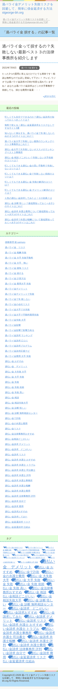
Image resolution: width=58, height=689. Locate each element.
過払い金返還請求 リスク (17, 522)
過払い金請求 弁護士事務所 (19, 480)
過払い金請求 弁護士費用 (17, 491)
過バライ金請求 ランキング (19, 335)
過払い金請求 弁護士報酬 (17, 485)
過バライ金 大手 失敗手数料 (19, 258)
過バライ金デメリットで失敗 (19, 294)
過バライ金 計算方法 (15, 278)
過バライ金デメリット (16, 289)
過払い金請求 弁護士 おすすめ (20, 460)
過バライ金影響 (13, 325)
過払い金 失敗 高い (14, 392)
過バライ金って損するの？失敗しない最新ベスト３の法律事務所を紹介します (28, 52)
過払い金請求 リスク (15, 454)
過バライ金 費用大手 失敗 (18, 283)
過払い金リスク (13, 429)
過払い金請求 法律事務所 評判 (20, 496)
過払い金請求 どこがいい (18, 449)
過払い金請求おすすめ (16, 511)
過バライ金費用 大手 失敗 (18, 356)
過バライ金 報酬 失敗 (15, 252)
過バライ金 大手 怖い (16, 263)
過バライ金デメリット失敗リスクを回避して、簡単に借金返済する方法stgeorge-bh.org (27, 8)
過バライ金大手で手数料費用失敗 (22, 315)
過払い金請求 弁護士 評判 (18, 475)
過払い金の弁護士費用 (16, 423)
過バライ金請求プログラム (18, 346)
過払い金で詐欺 (13, 418)
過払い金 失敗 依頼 (14, 387)
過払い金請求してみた (16, 517)
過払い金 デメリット (16, 366)
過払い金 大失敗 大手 (15, 372)
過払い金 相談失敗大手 (16, 403)
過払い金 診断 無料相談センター (21, 413)
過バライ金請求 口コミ (16, 340)
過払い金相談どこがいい (17, 439)
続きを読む (50, 96)
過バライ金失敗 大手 (15, 320)
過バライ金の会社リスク (17, 304)
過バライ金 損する (29, 68)
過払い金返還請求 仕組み (17, 527)
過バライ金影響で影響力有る (19, 330)
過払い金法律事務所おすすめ (19, 434)
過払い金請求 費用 (14, 506)
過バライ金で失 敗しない (17, 299)
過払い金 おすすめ (14, 361)
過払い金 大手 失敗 (14, 377)
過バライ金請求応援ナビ (17, 351)
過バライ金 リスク (15, 247)
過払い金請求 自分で (15, 501)
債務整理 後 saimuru (15, 242)
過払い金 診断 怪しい (15, 408)
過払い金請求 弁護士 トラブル (20, 465)
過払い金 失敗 (12, 382)
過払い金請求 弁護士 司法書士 (20, 470)
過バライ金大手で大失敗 (17, 309)
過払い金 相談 (12, 397)
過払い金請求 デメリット (17, 444)
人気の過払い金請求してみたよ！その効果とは (28, 198)
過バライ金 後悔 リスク (17, 268)
